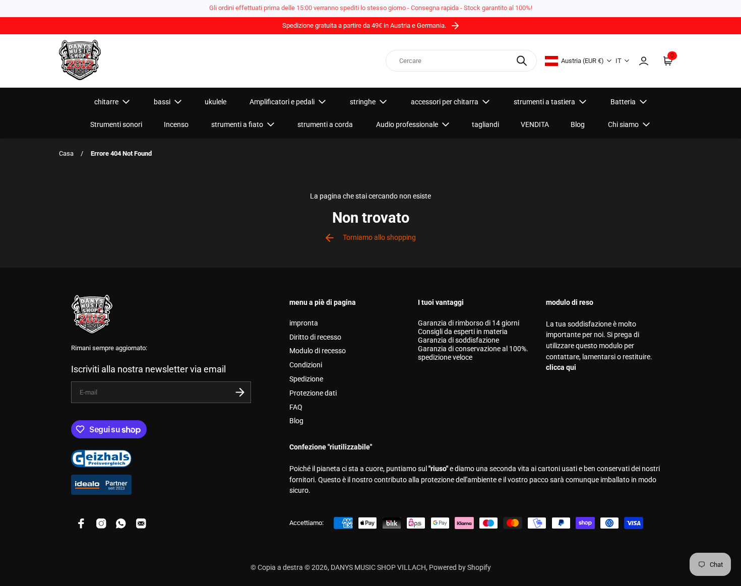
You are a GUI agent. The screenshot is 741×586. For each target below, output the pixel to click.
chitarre (106, 102)
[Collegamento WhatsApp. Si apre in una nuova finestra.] (121, 523)
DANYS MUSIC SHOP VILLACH (378, 567)
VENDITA (535, 124)
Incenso (176, 124)
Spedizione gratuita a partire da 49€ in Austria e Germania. (365, 25)
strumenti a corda (325, 124)
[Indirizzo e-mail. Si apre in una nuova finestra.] (141, 523)
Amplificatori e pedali (282, 102)
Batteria (623, 102)
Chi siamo (623, 124)
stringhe (363, 102)
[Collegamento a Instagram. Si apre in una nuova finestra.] (101, 523)
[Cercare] (522, 61)
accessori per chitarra (444, 102)
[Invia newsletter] (240, 392)
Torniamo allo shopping (379, 237)
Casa (66, 153)
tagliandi (485, 124)
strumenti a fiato (237, 124)
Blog (578, 124)
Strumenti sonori (116, 124)
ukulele (215, 102)
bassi (162, 102)
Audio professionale (407, 124)
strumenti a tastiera (544, 102)
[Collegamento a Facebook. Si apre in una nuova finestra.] (81, 523)
